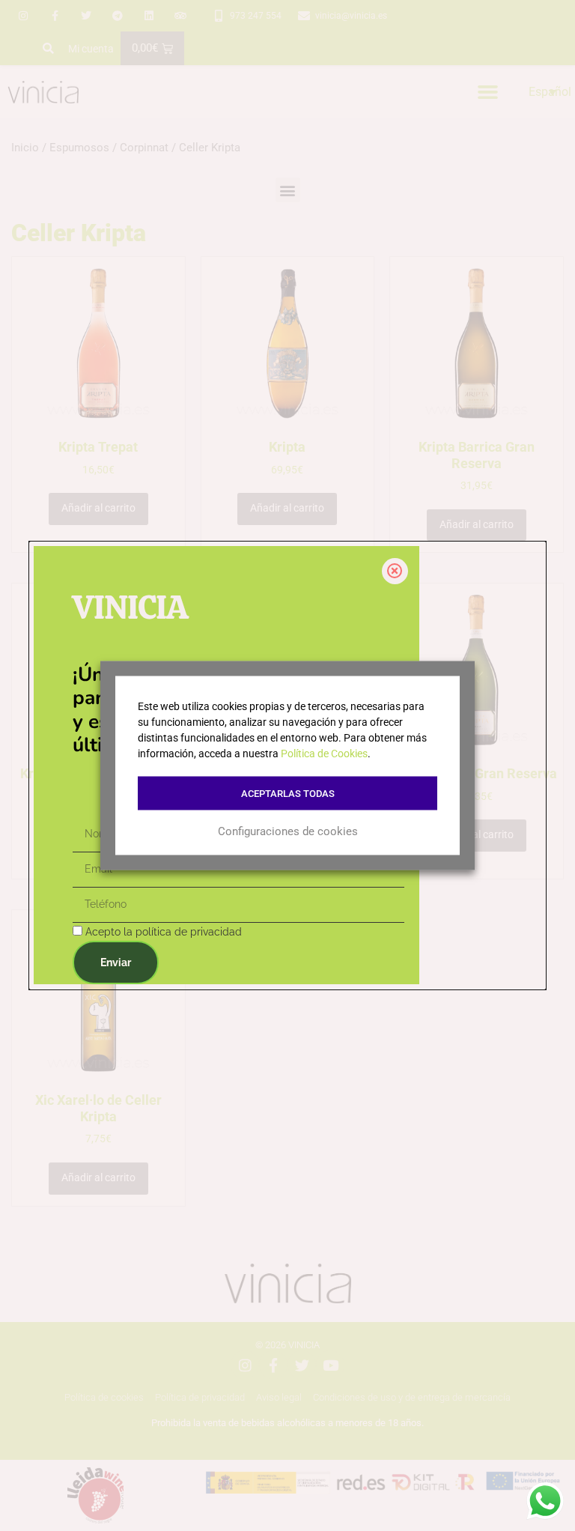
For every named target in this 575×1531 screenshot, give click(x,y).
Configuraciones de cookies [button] (288, 830)
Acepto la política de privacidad (163, 932)
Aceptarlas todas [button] (288, 793)
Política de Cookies (324, 754)
